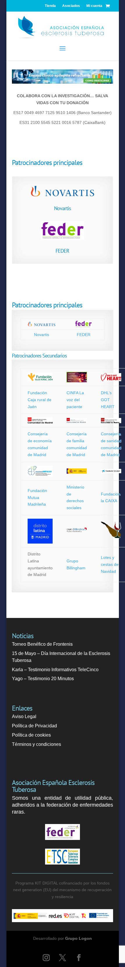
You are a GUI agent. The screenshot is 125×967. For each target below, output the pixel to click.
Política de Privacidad (34, 725)
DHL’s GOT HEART (108, 399)
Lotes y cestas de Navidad (110, 564)
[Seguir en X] (62, 958)
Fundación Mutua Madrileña (37, 497)
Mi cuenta (94, 6)
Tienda (50, 6)
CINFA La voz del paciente (75, 399)
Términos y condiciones (36, 744)
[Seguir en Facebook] (79, 958)
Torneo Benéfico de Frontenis (42, 644)
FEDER (62, 250)
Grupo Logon (78, 938)
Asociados (71, 6)
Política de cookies (31, 735)
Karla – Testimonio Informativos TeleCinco (55, 669)
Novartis (62, 208)
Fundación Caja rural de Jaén (39, 399)
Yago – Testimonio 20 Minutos (43, 678)
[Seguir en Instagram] (46, 958)
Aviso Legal (24, 716)
